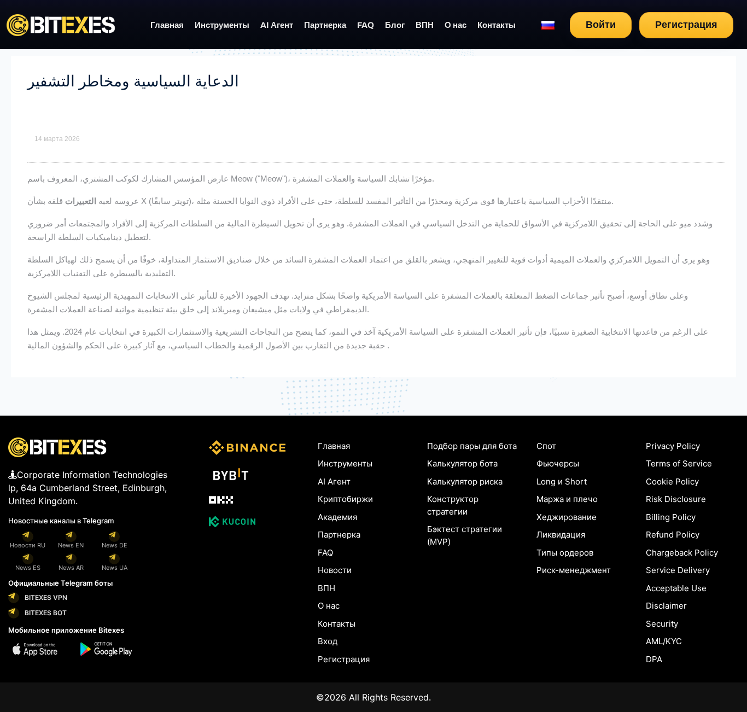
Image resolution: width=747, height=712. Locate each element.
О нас (455, 25)
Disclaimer (666, 605)
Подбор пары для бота (472, 446)
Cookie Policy (672, 481)
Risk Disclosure (676, 499)
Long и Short (561, 481)
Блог (395, 25)
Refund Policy (672, 534)
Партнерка (325, 25)
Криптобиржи (345, 499)
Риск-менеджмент (573, 570)
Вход (327, 641)
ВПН (425, 25)
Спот (546, 446)
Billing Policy (671, 517)
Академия (337, 517)
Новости (335, 570)
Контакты (496, 25)
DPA (654, 659)
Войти (601, 24)
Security (662, 623)
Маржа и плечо (567, 499)
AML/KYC (664, 641)
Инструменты (222, 25)
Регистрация (686, 24)
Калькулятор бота (462, 463)
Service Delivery (678, 570)
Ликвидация (560, 534)
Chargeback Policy (682, 552)
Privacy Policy (673, 446)
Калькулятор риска (465, 481)
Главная (167, 25)
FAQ (365, 25)
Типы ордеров (564, 552)
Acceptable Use (676, 588)
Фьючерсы (557, 463)
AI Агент (276, 25)
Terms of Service (679, 463)
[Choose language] (547, 25)
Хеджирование (566, 517)
